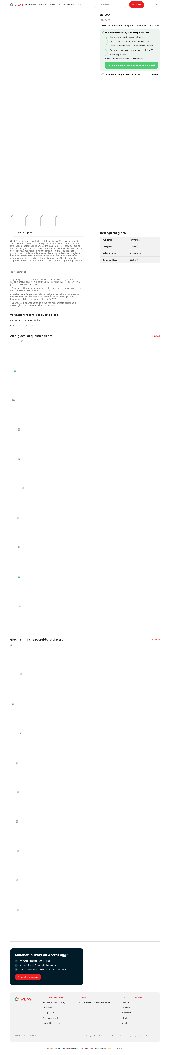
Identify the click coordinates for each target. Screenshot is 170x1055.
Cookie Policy (117, 1036)
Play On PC (105, 20)
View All (156, 336)
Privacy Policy (130, 1036)
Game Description (23, 232)
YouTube (125, 1002)
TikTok (124, 1018)
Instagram (126, 1013)
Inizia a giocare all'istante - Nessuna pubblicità (131, 65)
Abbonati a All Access (28, 977)
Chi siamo (47, 1007)
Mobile (51, 4)
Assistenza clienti (50, 1018)
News (79, 4)
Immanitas (135, 239)
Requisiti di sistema (52, 1023)
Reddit (125, 1023)
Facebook (126, 1007)
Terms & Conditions (102, 1036)
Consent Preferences (147, 1036)
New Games (30, 4)
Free (59, 4)
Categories (69, 4)
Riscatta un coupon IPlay (54, 1002)
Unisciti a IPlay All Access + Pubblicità (93, 1002)
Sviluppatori (48, 1013)
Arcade (134, 246)
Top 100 (42, 4)
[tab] (23, 234)
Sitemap (88, 1036)
